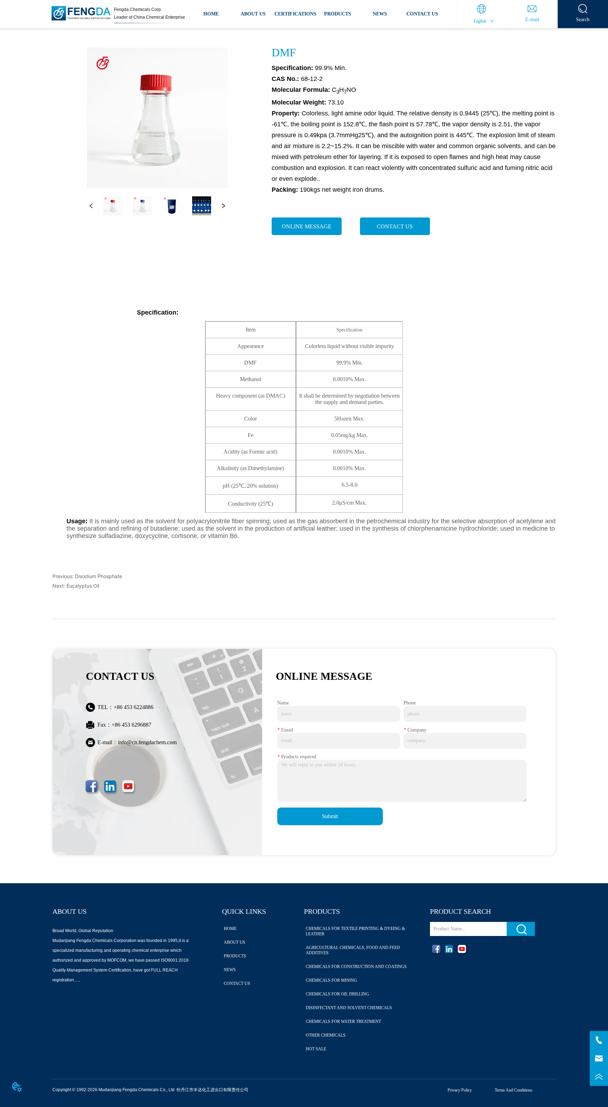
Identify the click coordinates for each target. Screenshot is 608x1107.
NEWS (380, 14)
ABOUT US (253, 14)
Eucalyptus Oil (82, 586)
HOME (211, 14)
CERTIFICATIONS (295, 14)
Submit (330, 816)
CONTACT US (422, 14)
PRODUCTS (337, 14)
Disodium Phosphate (98, 576)
